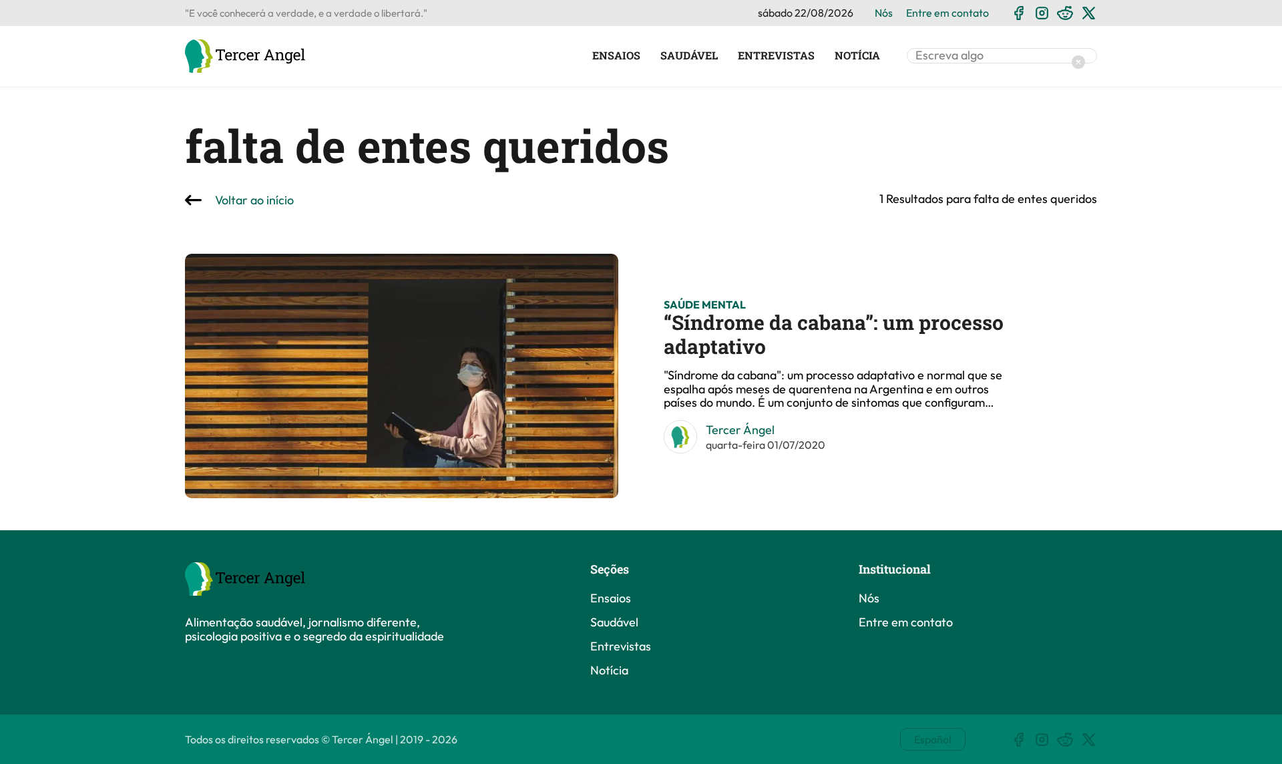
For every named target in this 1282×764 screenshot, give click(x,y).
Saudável (689, 55)
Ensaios (616, 55)
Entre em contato (947, 13)
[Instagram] (1042, 13)
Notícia (857, 55)
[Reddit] (1065, 13)
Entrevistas (776, 55)
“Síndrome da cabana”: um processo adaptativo (834, 334)
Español (932, 739)
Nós (884, 13)
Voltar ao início (254, 201)
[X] (1088, 13)
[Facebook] (1018, 13)
